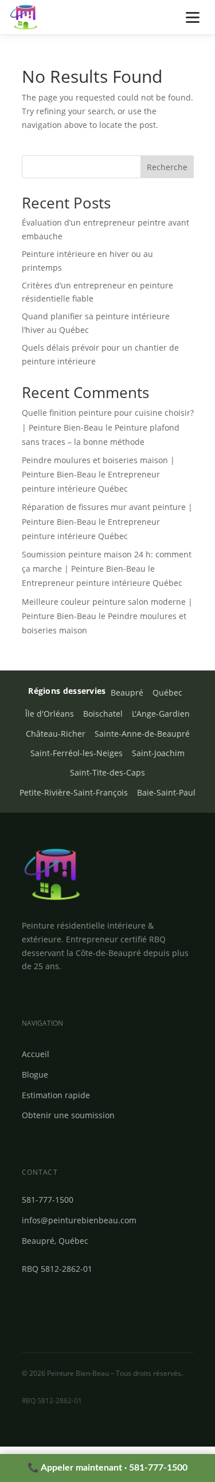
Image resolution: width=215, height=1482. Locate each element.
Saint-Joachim (158, 753)
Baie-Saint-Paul (166, 793)
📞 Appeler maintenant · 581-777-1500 (107, 1467)
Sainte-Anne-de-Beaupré (142, 734)
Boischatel (103, 714)
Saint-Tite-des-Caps (107, 773)
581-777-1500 (47, 1199)
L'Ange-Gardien (161, 714)
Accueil (35, 1054)
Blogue (35, 1074)
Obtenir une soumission (68, 1115)
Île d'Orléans (49, 714)
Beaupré (127, 693)
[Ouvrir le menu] (192, 17)
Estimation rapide (56, 1095)
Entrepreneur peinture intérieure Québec (102, 582)
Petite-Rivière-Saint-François (73, 793)
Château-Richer (55, 734)
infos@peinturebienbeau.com (79, 1220)
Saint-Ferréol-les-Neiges (76, 753)
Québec (167, 693)
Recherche (167, 167)
